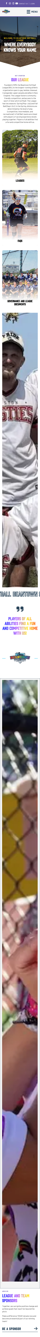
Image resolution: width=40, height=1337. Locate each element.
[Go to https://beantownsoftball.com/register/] (20, 158)
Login (32, 4)
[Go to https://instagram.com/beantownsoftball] (10, 3)
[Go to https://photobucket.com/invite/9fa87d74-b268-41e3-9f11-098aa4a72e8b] (13, 3)
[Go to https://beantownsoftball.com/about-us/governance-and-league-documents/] (20, 278)
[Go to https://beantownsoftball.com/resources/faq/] (20, 218)
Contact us (23, 4)
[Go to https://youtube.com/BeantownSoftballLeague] (16, 3)
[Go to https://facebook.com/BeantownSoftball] (6, 3)
